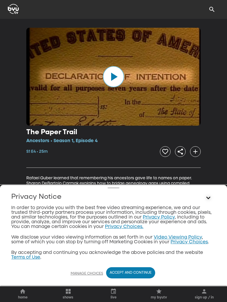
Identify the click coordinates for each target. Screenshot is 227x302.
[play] (113, 76)
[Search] (212, 9)
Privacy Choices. (124, 226)
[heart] (165, 151)
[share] (180, 151)
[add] (195, 151)
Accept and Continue (131, 273)
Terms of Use (25, 257)
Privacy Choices (189, 242)
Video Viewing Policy (178, 237)
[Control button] (208, 198)
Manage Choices (87, 273)
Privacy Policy (159, 217)
